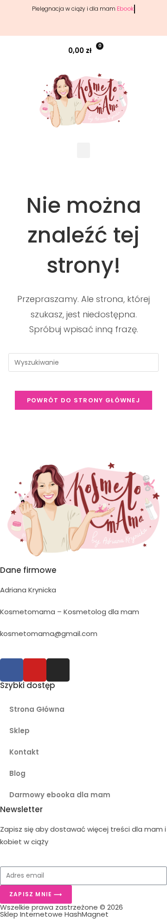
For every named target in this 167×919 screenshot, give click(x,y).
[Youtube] (34, 670)
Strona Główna (36, 709)
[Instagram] (58, 670)
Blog (17, 773)
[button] (154, 50)
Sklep (19, 730)
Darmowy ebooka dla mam (59, 795)
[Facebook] (11, 670)
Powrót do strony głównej (83, 400)
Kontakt (24, 752)
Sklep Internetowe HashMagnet (54, 914)
